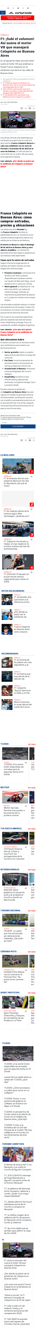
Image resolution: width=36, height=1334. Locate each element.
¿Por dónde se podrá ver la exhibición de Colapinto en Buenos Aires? (17, 164)
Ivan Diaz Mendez (11, 102)
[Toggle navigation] (3, 13)
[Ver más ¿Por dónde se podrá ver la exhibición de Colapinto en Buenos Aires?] (7, 614)
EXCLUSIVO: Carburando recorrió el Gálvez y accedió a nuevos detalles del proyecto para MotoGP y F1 (18, 91)
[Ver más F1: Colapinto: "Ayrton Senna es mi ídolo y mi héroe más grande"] (7, 690)
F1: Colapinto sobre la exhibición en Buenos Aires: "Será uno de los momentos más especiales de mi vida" (19, 85)
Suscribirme (18, 426)
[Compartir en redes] (31, 476)
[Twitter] (13, 8)
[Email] (27, 8)
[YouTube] (18, 8)
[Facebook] (8, 8)
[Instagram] (23, 8)
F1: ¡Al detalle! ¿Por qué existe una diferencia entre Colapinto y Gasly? (17, 96)
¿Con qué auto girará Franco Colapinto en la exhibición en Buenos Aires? (16, 332)
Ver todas (32, 744)
